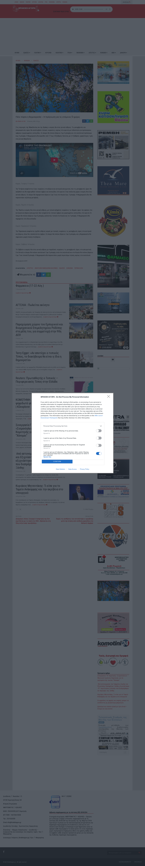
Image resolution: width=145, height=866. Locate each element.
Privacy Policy (84, 469)
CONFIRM (57, 461)
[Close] (109, 397)
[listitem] (72, 426)
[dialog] (72, 433)
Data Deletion (60, 469)
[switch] (99, 430)
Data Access (72, 469)
